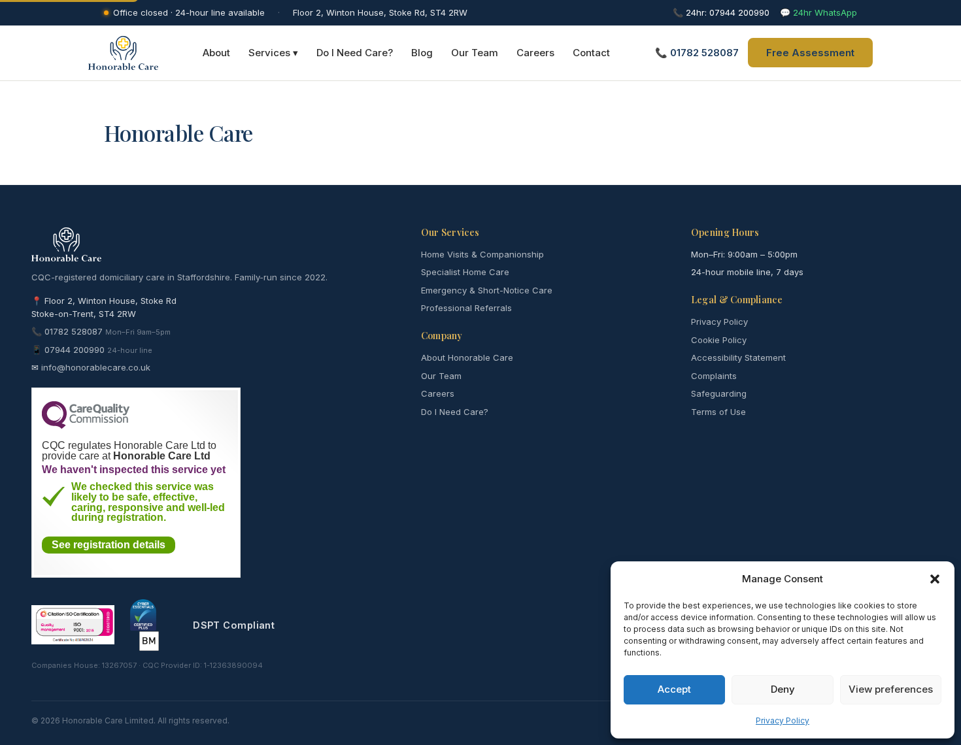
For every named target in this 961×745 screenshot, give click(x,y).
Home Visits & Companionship (482, 254)
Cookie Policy (719, 340)
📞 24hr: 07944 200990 (721, 12)
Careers (535, 52)
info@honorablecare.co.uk (95, 367)
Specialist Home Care (465, 272)
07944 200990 (74, 349)
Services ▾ (273, 52)
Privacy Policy (782, 720)
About (216, 52)
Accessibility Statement (738, 357)
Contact (591, 52)
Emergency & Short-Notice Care (486, 290)
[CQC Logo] (85, 425)
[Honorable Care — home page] (123, 53)
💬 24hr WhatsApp (818, 12)
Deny (783, 689)
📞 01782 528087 (697, 52)
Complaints (714, 376)
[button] (934, 579)
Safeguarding (719, 393)
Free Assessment (810, 52)
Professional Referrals (466, 308)
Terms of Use (718, 411)
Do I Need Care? (354, 52)
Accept (674, 689)
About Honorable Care (467, 357)
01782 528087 (73, 331)
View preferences (891, 689)
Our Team (474, 52)
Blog (422, 52)
